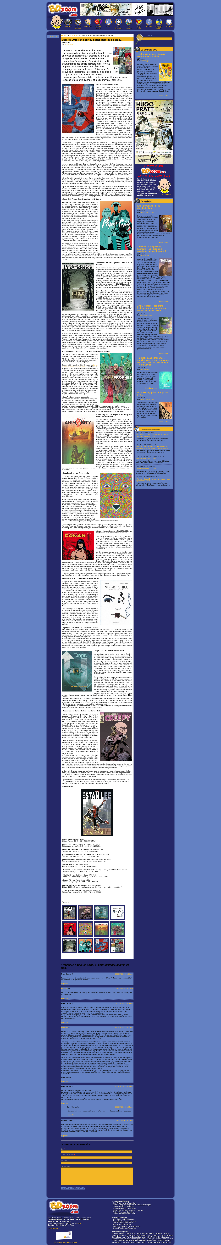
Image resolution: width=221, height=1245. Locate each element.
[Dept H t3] (101, 920)
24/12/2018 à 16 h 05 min (124, 1027)
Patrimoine (88, 26)
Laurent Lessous (146, 315)
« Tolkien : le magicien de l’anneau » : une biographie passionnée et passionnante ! (151, 249)
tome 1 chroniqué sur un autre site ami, (80, 366)
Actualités (68, 26)
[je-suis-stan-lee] (69, 920)
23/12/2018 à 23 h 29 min (124, 974)
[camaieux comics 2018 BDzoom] (117, 952)
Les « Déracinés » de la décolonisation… (148, 207)
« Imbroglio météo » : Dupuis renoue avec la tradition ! (151, 55)
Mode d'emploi (53, 1229)
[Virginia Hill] (117, 920)
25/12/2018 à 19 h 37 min (124, 1086)
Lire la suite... (163, 96)
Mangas (149, 26)
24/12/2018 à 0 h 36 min (124, 989)
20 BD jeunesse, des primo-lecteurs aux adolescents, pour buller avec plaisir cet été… (152, 308)
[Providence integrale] (69, 952)
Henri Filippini (145, 61)
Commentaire (65, 1166)
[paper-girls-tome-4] (85, 952)
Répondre (64, 984)
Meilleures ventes (98, 27)
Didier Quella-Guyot (147, 213)
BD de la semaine (78, 27)
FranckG (64, 989)
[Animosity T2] (101, 936)
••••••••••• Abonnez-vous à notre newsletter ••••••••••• (65, 1243)
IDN (79, 1223)
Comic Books (138, 27)
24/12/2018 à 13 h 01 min (124, 1004)
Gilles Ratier (144, 256)
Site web (64, 1160)
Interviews (169, 26)
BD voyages (128, 27)
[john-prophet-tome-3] (117, 936)
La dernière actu (149, 49)
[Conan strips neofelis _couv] (69, 936)
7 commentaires (53, 36)
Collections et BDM (159, 27)
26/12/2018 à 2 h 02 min (124, 1121)
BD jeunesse (118, 27)
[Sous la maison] (85, 936)
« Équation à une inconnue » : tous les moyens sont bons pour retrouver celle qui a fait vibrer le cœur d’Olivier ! (153, 361)
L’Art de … (108, 26)
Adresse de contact (67, 1155)
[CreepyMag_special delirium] (85, 920)
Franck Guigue (70, 45)
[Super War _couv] (101, 952)
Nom (62, 1149)
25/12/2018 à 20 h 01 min (124, 1107)
